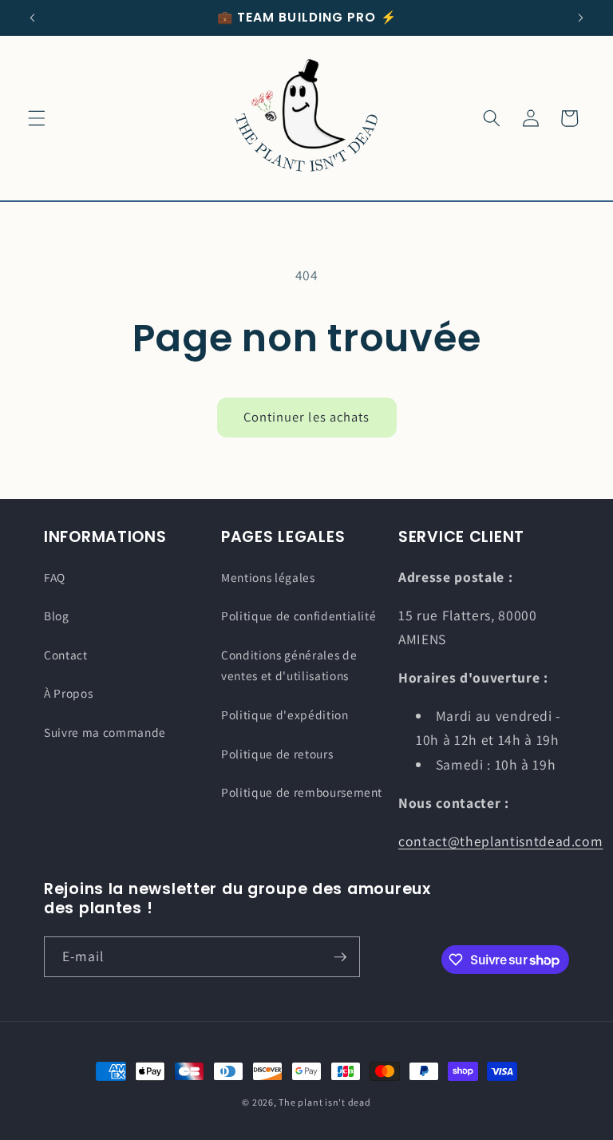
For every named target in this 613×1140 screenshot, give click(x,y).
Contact (66, 655)
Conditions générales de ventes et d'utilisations (289, 665)
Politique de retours (277, 754)
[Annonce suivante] (580, 17)
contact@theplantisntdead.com (500, 841)
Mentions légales (268, 577)
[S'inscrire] (340, 957)
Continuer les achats (306, 417)
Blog (56, 615)
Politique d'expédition (285, 714)
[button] (37, 118)
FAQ (54, 577)
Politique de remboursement (301, 792)
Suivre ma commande (105, 732)
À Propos (68, 693)
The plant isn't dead (324, 1102)
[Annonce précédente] (32, 17)
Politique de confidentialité (298, 615)
